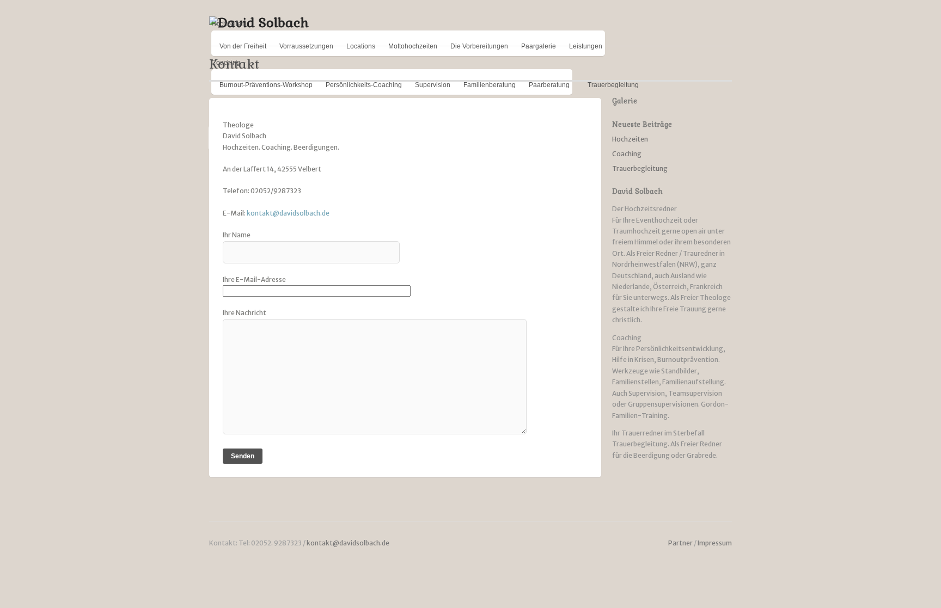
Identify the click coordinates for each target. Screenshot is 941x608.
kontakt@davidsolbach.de (288, 213)
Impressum (715, 543)
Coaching (626, 154)
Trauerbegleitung (640, 168)
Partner (680, 543)
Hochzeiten (228, 24)
